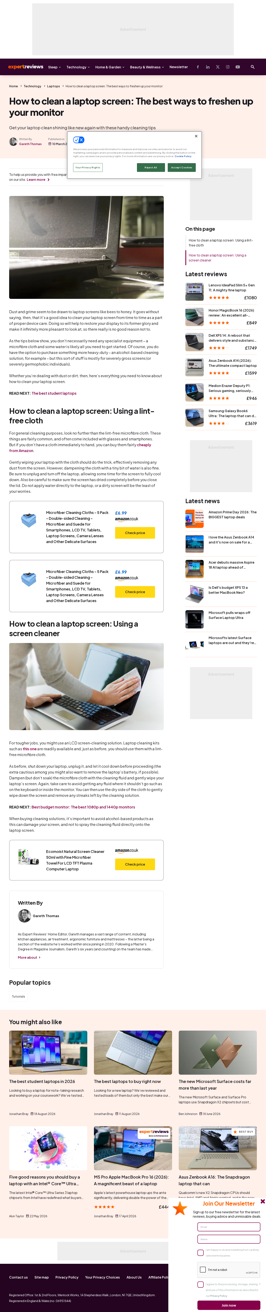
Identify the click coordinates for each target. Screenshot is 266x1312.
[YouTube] (238, 67)
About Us (134, 1277)
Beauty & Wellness (145, 67)
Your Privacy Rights (87, 167)
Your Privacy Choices (102, 1277)
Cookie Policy (183, 156)
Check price (135, 533)
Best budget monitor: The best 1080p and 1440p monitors (83, 806)
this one (30, 748)
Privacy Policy (67, 1277)
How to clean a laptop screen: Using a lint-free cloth (221, 242)
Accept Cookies (181, 167)
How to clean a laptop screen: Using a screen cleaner (217, 257)
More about (27, 957)
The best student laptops (54, 393)
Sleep (53, 67)
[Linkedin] (208, 67)
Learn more (36, 179)
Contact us (18, 1277)
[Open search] (253, 67)
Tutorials (18, 996)
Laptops (53, 86)
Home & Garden (108, 67)
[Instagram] (228, 67)
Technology (76, 67)
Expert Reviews (22, 66)
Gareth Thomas (30, 144)
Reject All (151, 167)
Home (13, 86)
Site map (41, 1277)
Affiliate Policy (160, 1277)
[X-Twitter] (218, 67)
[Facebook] (198, 67)
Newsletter (179, 67)
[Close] (196, 136)
